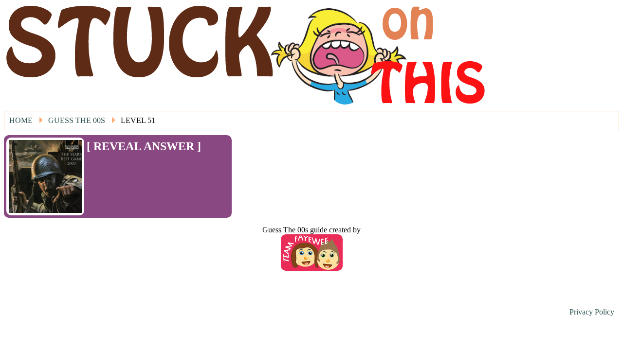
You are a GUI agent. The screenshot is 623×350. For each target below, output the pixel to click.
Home (21, 120)
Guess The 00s (76, 120)
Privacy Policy (591, 312)
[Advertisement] (144, 167)
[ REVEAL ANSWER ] (144, 146)
